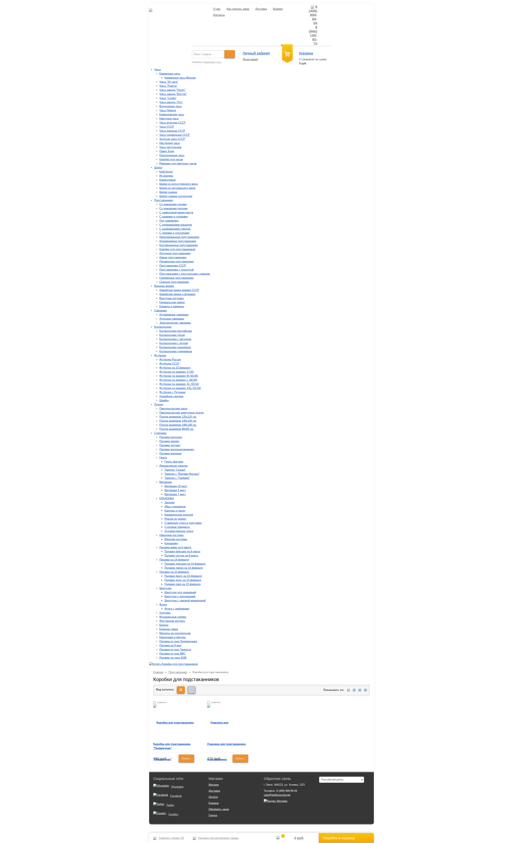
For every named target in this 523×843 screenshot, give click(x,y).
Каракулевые (167, 179)
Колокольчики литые (172, 335)
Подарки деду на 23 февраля (182, 580)
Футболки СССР (169, 363)
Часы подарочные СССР (174, 134)
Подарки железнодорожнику (176, 449)
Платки (158, 404)
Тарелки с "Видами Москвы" (182, 473)
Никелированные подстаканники (179, 237)
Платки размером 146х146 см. (178, 420)
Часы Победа (167, 110)
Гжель (163, 457)
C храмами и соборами (173, 216)
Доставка (261, 8)
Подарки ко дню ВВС (172, 653)
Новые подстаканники (172, 257)
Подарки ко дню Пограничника (178, 641)
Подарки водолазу (170, 437)
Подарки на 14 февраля (174, 559)
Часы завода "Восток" (173, 94)
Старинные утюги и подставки (183, 522)
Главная (158, 672)
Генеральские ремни (172, 302)
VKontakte (177, 786)
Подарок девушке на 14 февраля (185, 563)
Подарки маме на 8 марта (175, 547)
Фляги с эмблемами (176, 608)
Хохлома (164, 612)
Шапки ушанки (168, 192)
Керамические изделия (178, 514)
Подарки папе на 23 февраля (182, 584)
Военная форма (164, 286)
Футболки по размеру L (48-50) (178, 379)
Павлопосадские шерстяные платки (181, 412)
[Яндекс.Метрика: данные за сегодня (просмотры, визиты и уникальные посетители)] (275, 801)
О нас (216, 8)
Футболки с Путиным (172, 392)
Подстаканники (163, 200)
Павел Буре (166, 151)
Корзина (306, 53)
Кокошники (171, 543)
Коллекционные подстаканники (178, 245)
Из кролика (166, 175)
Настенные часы (169, 143)
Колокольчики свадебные (175, 347)
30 (354, 689)
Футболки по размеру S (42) (176, 371)
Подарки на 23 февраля (174, 571)
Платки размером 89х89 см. (176, 428)
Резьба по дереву (175, 518)
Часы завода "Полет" (172, 89)
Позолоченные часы (171, 155)
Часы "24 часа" (168, 81)
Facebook (176, 795)
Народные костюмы (171, 535)
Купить (186, 758)
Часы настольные (170, 147)
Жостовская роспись (172, 620)
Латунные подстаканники (174, 253)
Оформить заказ (219, 809)
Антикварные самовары (174, 314)
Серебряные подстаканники (176, 277)
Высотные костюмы (171, 298)
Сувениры (160, 433)
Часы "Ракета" (168, 85)
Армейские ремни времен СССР (179, 290)
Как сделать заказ (238, 8)
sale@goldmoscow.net (277, 794)
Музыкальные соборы (172, 616)
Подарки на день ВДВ (173, 657)
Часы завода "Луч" (171, 102)
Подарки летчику (169, 445)
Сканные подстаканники (174, 281)
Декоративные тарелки (173, 465)
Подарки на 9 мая (170, 645)
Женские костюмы (175, 539)
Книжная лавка (168, 629)
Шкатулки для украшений (180, 592)
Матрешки (165, 482)
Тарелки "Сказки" (175, 469)
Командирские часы (171, 114)
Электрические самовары (175, 322)
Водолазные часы (170, 106)
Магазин (214, 784)
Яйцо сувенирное (175, 506)
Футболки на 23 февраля (174, 367)
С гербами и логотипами (174, 232)
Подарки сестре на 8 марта (181, 555)
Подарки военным (170, 453)
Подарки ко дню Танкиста (175, 649)
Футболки (160, 355)
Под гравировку (169, 220)
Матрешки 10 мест (175, 486)
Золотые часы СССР (172, 138)
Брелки (163, 625)
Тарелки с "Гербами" (177, 477)
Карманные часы (212, 62)
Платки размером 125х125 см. (178, 416)
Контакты (219, 15)
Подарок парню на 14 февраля (183, 567)
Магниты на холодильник (175, 633)
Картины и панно (174, 510)
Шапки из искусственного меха (178, 183)
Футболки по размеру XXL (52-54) (180, 388)
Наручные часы (169, 118)
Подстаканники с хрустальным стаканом (184, 273)
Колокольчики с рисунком (175, 339)
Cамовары (160, 310)
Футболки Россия (170, 359)
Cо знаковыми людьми (173, 208)
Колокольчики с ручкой (173, 343)
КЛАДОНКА (166, 498)
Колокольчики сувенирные (175, 351)
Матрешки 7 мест (175, 494)
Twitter (170, 805)
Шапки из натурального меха (177, 188)
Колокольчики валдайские (175, 330)
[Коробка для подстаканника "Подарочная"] (173, 740)
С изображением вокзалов (175, 224)
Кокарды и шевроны (171, 306)
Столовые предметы (177, 527)
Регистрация (250, 59)
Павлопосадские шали (173, 408)
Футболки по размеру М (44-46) (178, 375)
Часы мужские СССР (172, 122)
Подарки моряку (169, 441)
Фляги (163, 604)
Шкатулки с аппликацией (179, 596)
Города (213, 815)
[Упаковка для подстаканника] (227, 740)
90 (365, 689)
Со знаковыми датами (173, 204)
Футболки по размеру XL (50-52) (179, 384)
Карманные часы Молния (180, 77)
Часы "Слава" (168, 98)
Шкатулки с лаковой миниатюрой (185, 600)
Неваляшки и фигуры (172, 637)
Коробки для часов (171, 159)
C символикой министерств (176, 212)
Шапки (158, 167)
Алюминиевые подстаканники (177, 241)
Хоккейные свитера (171, 396)
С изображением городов (174, 228)
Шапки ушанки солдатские (175, 196)
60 (359, 689)
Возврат (278, 8)
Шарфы (164, 400)
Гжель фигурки (173, 461)
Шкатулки (165, 588)
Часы (157, 69)
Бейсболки (166, 171)
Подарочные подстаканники (176, 261)
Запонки (169, 502)
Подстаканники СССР (172, 265)
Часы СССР (166, 126)
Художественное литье (178, 531)
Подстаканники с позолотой (176, 269)
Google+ (174, 814)
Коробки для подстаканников (177, 249)
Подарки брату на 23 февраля (183, 576)
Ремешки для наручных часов (178, 163)
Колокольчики (162, 326)
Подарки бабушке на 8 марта (182, 551)
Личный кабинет (256, 53)
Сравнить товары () (171, 838)
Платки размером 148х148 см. (178, 424)
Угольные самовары (171, 318)
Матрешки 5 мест (175, 490)
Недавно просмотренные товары (218, 838)
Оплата (213, 796)
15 (348, 689)
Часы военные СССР (172, 130)
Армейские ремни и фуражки (177, 294)
